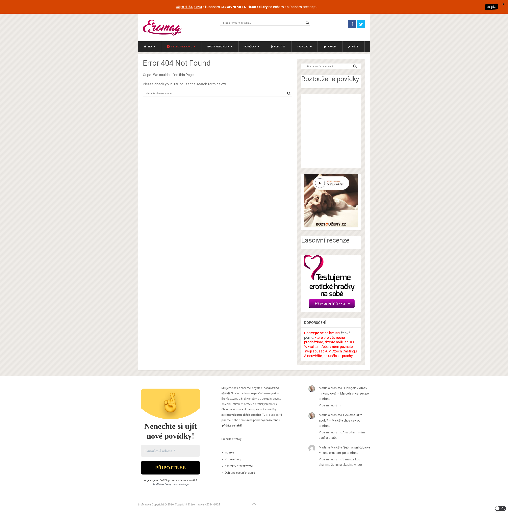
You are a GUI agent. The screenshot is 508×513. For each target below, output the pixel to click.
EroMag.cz (144, 504)
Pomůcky (250, 46)
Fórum (331, 46)
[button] (500, 508)
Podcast (279, 46)
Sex (149, 46)
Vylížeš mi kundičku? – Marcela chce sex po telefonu (344, 393)
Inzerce (229, 452)
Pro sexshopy (233, 459)
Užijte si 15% (184, 7)
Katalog (303, 46)
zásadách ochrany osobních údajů (170, 484)
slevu (198, 7)
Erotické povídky (218, 46)
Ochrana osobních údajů (240, 472)
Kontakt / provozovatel (239, 466)
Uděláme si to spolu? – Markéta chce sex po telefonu (340, 420)
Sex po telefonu (181, 46)
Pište (354, 46)
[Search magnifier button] (307, 22)
